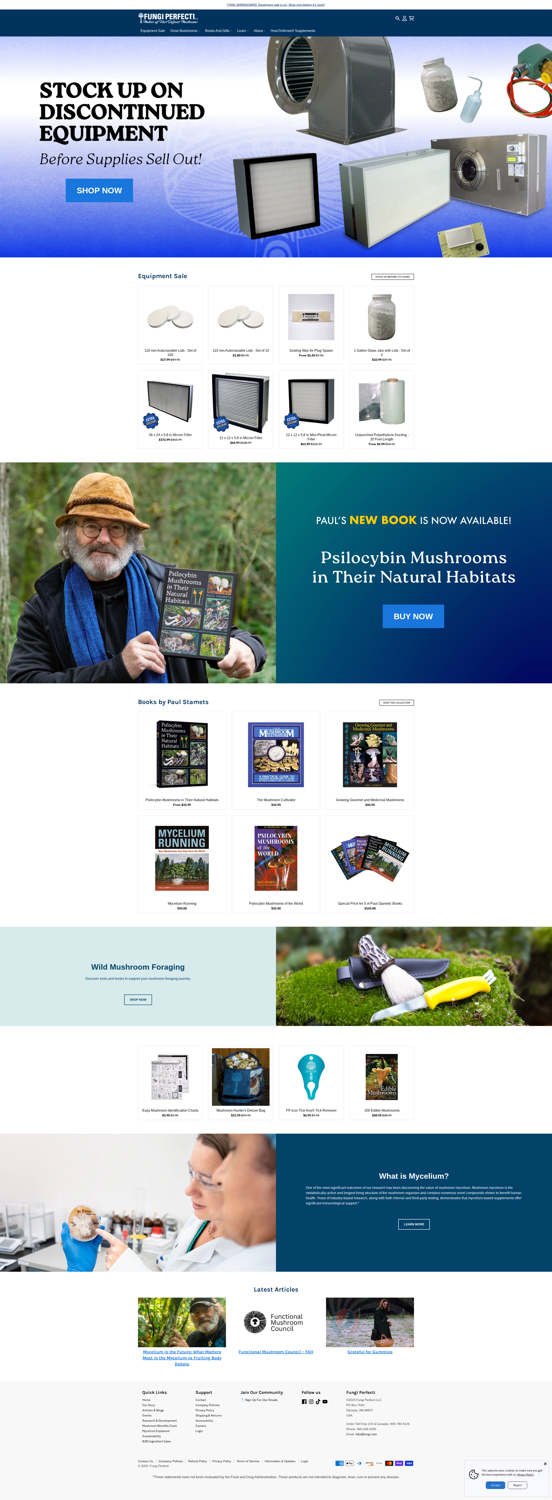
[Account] (404, 18)
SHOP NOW (99, 190)
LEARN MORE (414, 1224)
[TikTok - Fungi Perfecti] (318, 1401)
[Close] (545, 1464)
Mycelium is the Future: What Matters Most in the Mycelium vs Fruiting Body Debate (182, 1357)
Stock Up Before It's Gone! (392, 276)
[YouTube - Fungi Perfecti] (325, 1401)
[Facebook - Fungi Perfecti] (304, 1401)
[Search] (397, 18)
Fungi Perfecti (159, 1466)
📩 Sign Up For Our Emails (259, 1400)
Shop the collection (396, 702)
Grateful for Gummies (370, 1351)
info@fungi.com (366, 1434)
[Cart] (411, 18)
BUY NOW (413, 616)
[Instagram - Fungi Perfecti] (311, 1401)
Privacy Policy (525, 1474)
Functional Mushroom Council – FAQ (276, 1351)
